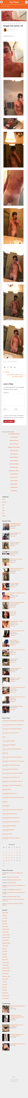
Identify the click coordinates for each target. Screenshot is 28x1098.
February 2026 (5, 929)
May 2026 (4, 921)
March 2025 (5, 959)
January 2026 (5, 932)
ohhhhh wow (13, 611)
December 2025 (6, 934)
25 (6, 860)
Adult (4, 23)
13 (11, 855)
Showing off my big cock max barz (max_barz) (17, 1035)
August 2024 (5, 979)
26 (9, 860)
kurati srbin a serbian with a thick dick (17, 593)
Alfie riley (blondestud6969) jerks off (17, 1006)
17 (3, 857)
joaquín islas (5, 753)
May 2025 (4, 954)
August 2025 (5, 945)
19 (9, 857)
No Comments (13, 361)
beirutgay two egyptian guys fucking (12, 873)
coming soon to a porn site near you (10, 732)
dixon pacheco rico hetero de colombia (11, 765)
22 (17, 857)
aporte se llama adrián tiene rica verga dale (12, 757)
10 (3, 855)
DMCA (12, 1081)
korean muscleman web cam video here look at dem (16, 569)
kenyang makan (6, 805)
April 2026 (4, 923)
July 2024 (4, 981)
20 (11, 857)
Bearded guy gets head (15, 668)
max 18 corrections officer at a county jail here (12, 724)
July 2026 (4, 915)
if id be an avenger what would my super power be (17, 603)
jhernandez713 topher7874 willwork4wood (11, 785)
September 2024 (6, 976)
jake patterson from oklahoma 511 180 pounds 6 (13, 761)
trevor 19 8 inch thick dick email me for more (17, 688)
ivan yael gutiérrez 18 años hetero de (10, 821)
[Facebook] (8, 367)
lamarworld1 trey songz (13, 877)
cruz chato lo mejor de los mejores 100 (11, 777)
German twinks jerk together (16, 706)
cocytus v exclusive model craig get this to (11, 749)
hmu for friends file (14, 583)
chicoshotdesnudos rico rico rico (9, 793)
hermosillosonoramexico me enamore (10, 838)
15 (17, 855)
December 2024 (6, 968)
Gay (14, 23)
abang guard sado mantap (14, 896)
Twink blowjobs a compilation (14, 889)
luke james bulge (12, 882)
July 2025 (4, 948)
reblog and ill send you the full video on (11, 817)
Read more (12, 528)
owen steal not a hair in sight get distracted (12, 728)
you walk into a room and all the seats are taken (13, 893)
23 (19, 857)
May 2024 (4, 987)
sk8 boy (7, 372)
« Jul (3, 865)
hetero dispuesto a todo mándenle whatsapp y (15, 524)
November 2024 (6, 970)
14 (14, 855)
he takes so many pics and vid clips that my (17, 631)
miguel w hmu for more (15, 678)
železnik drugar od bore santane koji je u (17, 650)
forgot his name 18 (13, 25)
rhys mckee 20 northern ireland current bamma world (13, 375)
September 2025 (6, 943)
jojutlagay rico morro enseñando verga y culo (12, 781)
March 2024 (5, 993)
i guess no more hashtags (16, 559)
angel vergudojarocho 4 (15, 533)
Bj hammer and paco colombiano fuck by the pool (13, 886)
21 (14, 857)
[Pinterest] (11, 367)
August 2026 (5, 912)
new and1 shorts (14, 659)
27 (11, 860)
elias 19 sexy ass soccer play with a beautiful (12, 773)
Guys (17, 23)
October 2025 (5, 940)
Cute (12, 23)
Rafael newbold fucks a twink (14, 880)
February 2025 (5, 962)
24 (3, 860)
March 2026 (5, 926)
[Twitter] (5, 367)
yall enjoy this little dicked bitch (9, 825)
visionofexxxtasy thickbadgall (8, 745)
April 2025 (4, 957)
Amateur (8, 23)
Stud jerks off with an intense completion (16, 1025)
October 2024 (5, 973)
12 (9, 855)
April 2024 (4, 990)
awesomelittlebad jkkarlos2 (8, 829)
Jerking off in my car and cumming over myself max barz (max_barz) (17, 1017)
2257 (16, 1081)
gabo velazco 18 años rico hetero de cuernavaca (13, 899)
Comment (6, 392)
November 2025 (6, 937)
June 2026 (4, 918)
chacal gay (4, 801)
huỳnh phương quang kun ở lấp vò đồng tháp (12, 809)
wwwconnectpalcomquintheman (9, 813)
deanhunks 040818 (6, 789)
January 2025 (5, 965)
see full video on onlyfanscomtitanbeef (15, 640)
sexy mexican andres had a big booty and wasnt (13, 797)
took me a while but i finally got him (10, 769)
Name (5, 409)
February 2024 (5, 995)
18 (6, 857)
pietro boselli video (14, 552)
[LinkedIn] (15, 367)
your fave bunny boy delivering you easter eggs (13, 720)
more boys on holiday (7, 834)
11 (6, 855)
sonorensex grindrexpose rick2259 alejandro (12, 904)
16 (19, 855)
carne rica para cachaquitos (8, 741)
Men (20, 23)
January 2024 (5, 998)
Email (16, 409)
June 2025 (4, 951)
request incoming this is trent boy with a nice (17, 697)
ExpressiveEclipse (13, 29)
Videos (3, 516)
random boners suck (15, 542)
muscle (4, 736)
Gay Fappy (13, 1080)
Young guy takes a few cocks (18, 1043)
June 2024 (4, 984)
